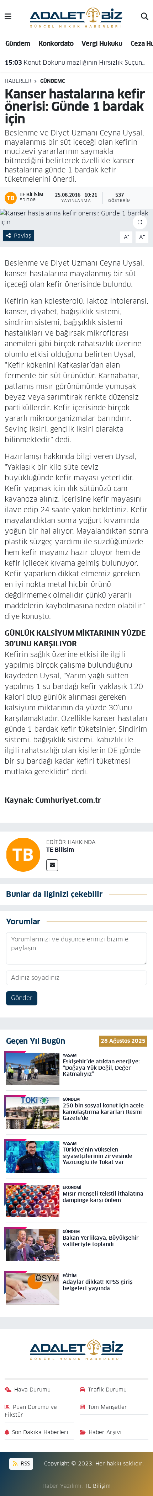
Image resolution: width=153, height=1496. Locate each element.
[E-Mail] (52, 865)
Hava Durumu (32, 1389)
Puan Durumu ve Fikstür (31, 1411)
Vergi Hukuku (101, 43)
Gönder (21, 998)
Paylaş (22, 235)
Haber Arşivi (105, 1432)
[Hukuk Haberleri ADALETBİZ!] (76, 16)
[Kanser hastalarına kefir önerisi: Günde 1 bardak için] (76, 218)
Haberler (18, 81)
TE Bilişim (98, 1485)
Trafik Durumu (107, 1389)
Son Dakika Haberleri (40, 1432)
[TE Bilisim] (23, 854)
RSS (24, 1463)
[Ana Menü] (8, 17)
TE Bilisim (60, 850)
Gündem (17, 43)
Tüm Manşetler (107, 1407)
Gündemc (52, 81)
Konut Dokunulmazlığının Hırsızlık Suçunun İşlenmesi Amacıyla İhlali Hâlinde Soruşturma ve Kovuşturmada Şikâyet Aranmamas (77, 62)
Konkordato (55, 43)
